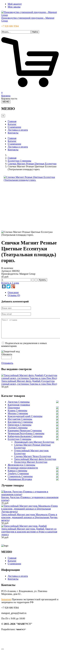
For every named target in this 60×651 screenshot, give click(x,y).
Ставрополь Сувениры (20, 476)
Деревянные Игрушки (20, 479)
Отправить (7, 363)
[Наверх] (2, 649)
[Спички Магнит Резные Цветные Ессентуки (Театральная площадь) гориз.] (30, 180)
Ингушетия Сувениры (20, 419)
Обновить (6, 354)
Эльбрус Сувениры (18, 473)
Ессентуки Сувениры (19, 160)
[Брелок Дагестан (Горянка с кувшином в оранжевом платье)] (30, 494)
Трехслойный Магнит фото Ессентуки (35, 459)
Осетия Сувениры (18, 427)
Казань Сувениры (17, 410)
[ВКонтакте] (4, 286)
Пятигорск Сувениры (19, 424)
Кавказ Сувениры (17, 470)
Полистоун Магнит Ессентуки (30, 462)
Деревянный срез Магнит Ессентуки (34, 442)
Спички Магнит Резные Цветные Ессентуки (32, 163)
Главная (12, 121)
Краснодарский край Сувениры (25, 416)
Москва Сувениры (18, 413)
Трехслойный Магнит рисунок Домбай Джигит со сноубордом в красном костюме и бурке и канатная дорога (29, 531)
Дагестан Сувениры (19, 401)
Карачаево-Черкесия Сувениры (25, 430)
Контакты (13, 132)
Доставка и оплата (18, 130)
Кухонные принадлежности (23, 467)
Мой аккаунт (15, 4)
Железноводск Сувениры (21, 464)
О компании (14, 127)
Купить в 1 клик (10, 283)
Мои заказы (14, 6)
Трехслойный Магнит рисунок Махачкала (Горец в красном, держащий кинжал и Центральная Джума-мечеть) (29, 517)
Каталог (12, 124)
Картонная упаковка (19, 404)
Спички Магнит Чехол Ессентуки (32, 456)
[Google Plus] (13, 286)
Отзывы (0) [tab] (14, 295)
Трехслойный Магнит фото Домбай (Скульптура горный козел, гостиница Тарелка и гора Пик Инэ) (29, 382)
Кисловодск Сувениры (20, 422)
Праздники (14, 407)
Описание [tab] (13, 292)
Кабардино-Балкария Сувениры (25, 436)
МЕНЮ (6, 102)
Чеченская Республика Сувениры (26, 433)
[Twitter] (8, 286)
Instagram (6, 599)
